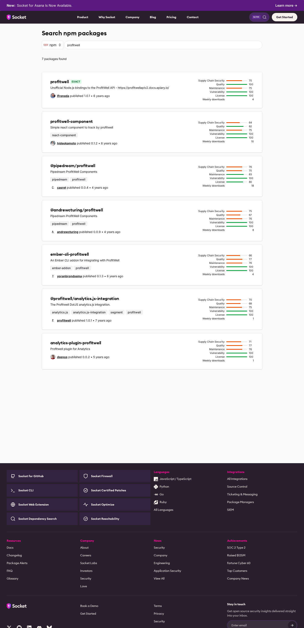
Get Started (284, 17)
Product (82, 17)
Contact (192, 17)
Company (132, 17)
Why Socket (107, 17)
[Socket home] (16, 17)
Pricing (171, 17)
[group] (59, 95)
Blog (153, 17)
